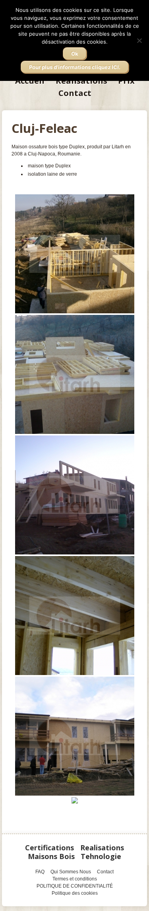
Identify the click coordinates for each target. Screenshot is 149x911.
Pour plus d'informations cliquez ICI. (74, 67)
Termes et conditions (74, 879)
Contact (74, 92)
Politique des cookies (75, 893)
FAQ (40, 872)
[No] (139, 40)
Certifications (49, 847)
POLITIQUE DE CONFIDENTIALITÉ (75, 886)
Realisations (102, 847)
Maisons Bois (51, 856)
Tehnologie (101, 856)
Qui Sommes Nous (70, 872)
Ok (74, 53)
